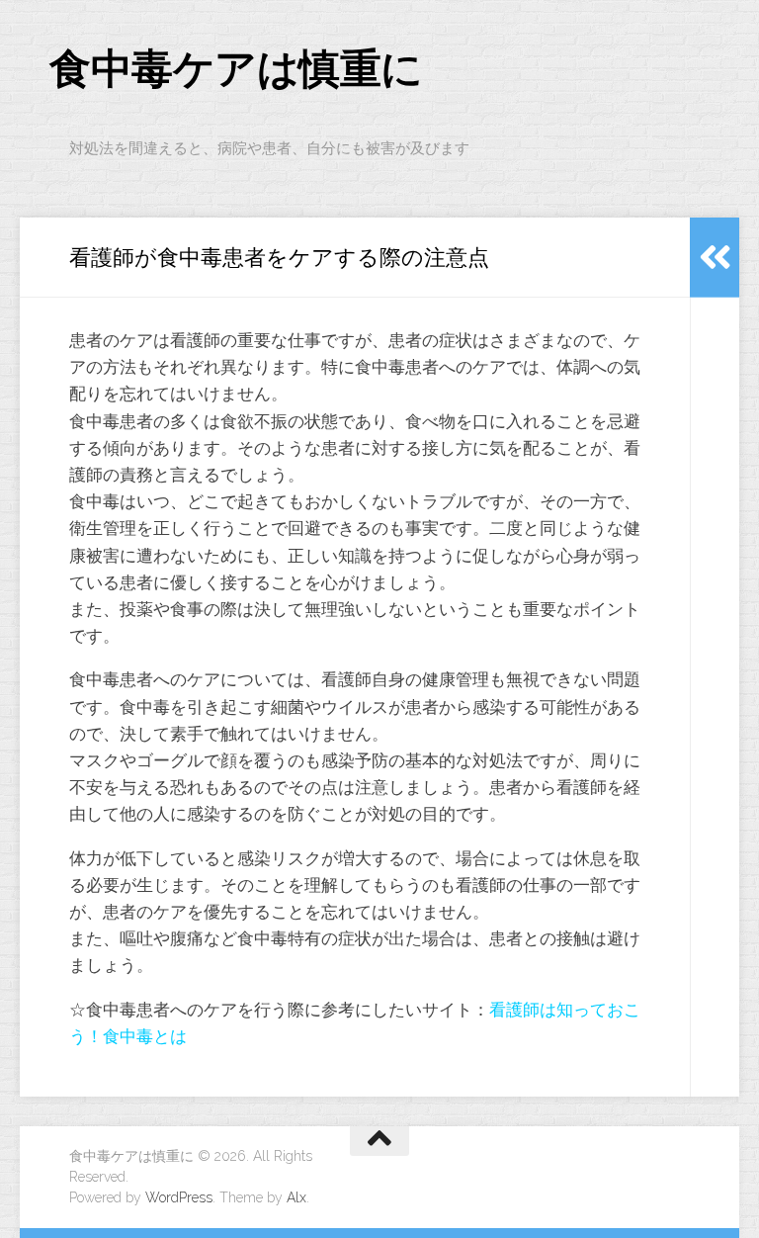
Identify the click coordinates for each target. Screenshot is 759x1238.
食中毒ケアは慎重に (236, 68)
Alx (296, 1197)
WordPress (178, 1197)
